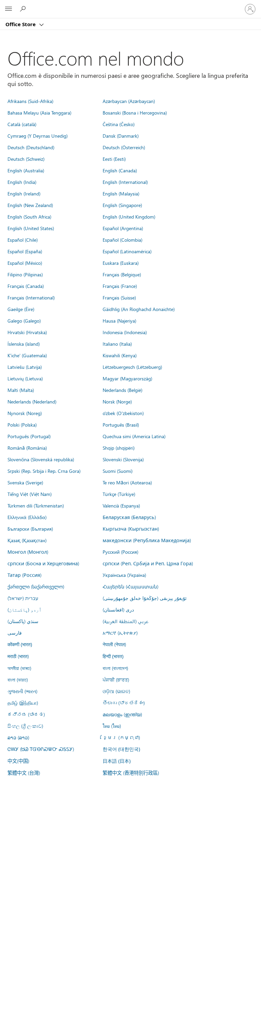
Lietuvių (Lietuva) (25, 378)
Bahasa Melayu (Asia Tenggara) (39, 112)
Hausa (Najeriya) (119, 320)
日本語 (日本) (116, 761)
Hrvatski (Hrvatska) (27, 332)
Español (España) (24, 251)
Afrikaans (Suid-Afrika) (30, 101)
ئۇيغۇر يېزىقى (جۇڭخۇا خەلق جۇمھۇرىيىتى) (145, 598)
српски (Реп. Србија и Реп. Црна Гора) (148, 563)
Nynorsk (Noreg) (24, 413)
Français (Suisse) (119, 297)
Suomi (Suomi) (118, 470)
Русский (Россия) (120, 551)
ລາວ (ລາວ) (18, 737)
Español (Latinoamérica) (127, 251)
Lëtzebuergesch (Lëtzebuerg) (132, 366)
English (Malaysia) (121, 193)
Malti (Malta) (20, 389)
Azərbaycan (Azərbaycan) (129, 101)
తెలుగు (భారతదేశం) (124, 702)
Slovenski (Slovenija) (123, 459)
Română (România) (27, 447)
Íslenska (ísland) (23, 343)
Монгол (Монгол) (27, 551)
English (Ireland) (23, 193)
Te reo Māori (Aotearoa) (127, 482)
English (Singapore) (122, 205)
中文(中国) (18, 760)
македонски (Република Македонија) (147, 540)
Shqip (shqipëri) (119, 447)
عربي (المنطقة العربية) (126, 621)
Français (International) (31, 297)
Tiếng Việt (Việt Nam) (29, 494)
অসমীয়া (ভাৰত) (19, 668)
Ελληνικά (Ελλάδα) (27, 517)
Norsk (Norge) (117, 401)
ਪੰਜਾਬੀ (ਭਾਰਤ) (116, 679)
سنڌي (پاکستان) (22, 621)
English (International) (125, 181)
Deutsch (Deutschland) (30, 147)
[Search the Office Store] (24, 8)
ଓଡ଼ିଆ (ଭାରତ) (116, 691)
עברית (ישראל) (22, 598)
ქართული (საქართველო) (35, 586)
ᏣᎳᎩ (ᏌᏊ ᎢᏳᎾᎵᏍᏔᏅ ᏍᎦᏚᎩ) (40, 748)
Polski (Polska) (22, 424)
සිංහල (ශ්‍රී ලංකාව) (25, 725)
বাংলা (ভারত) (17, 679)
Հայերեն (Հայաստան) (130, 586)
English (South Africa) (29, 216)
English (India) (21, 181)
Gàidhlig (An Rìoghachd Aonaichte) (139, 309)
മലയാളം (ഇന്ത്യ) (122, 714)
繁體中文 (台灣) (23, 772)
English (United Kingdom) (129, 216)
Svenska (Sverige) (25, 482)
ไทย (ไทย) (112, 725)
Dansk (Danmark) (121, 135)
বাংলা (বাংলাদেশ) (115, 668)
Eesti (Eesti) (114, 158)
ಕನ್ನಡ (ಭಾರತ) (26, 714)
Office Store (21, 24)
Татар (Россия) (24, 574)
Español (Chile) (22, 239)
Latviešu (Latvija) (24, 366)
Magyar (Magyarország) (127, 378)
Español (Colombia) (122, 239)
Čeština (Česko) (119, 124)
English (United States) (30, 228)
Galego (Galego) (24, 320)
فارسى (14, 632)
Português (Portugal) (29, 436)
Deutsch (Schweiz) (26, 158)
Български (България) (30, 528)
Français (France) (120, 285)
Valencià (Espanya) (121, 505)
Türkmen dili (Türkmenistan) (35, 505)
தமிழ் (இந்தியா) (22, 702)
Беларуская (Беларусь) (129, 517)
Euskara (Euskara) (121, 262)
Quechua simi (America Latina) (134, 436)
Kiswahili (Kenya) (120, 355)
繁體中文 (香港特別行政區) (131, 772)
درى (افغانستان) (118, 609)
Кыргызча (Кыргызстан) (131, 528)
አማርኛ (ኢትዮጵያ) (120, 632)
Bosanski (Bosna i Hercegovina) (135, 112)
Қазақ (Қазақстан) (27, 540)
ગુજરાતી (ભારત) (22, 691)
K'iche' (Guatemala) (27, 355)
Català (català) (21, 124)
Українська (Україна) (124, 574)
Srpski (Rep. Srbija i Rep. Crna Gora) (44, 470)
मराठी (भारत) (18, 656)
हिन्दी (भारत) (113, 656)
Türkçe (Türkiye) (119, 494)
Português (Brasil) (121, 424)
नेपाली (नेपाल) (114, 644)
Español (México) (24, 262)
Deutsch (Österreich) (124, 147)
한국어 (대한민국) (121, 749)
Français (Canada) (25, 285)
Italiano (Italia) (117, 343)
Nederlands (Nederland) (31, 401)
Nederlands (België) (122, 389)
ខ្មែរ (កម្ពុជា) (121, 737)
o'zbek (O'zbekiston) (123, 413)
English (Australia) (25, 170)
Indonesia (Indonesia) (125, 332)
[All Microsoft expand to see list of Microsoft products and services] (8, 9)
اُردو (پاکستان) (24, 609)
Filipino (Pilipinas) (25, 274)
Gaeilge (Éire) (20, 309)
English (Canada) (120, 170)
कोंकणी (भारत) (19, 644)
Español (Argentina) (123, 228)
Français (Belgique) (122, 274)
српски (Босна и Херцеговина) (43, 563)
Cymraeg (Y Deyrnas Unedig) (37, 135)
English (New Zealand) (30, 205)
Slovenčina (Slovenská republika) (40, 459)
